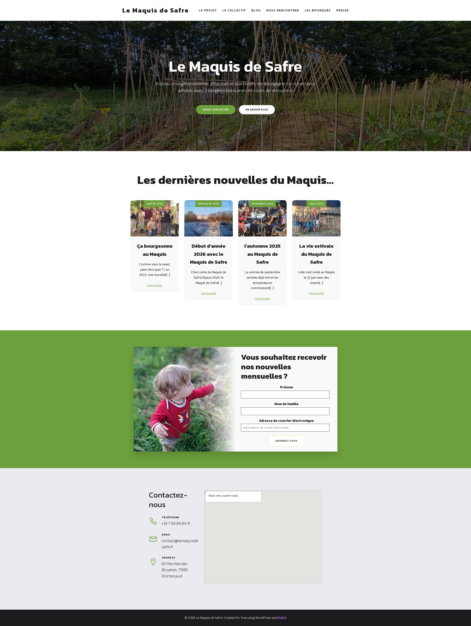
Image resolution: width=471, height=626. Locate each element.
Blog (256, 10)
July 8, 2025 (316, 204)
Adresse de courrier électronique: (286, 420)
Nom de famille (286, 403)
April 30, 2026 (154, 204)
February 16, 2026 (208, 204)
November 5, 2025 (262, 204)
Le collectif (234, 10)
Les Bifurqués (318, 10)
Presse (342, 10)
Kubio (282, 617)
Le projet (208, 10)
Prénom (286, 387)
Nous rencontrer (282, 10)
